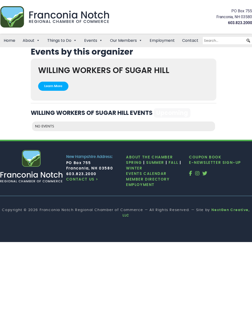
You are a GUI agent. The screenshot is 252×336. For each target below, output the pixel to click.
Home (9, 40)
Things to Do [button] (59, 40)
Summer (155, 163)
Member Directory (148, 179)
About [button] (28, 40)
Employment (162, 40)
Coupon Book (205, 157)
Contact (190, 40)
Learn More (53, 86)
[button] (248, 40)
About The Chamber (149, 157)
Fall (173, 163)
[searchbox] (227, 40)
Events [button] (90, 40)
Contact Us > (82, 179)
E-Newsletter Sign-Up (215, 163)
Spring (134, 163)
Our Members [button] (123, 40)
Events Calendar (146, 174)
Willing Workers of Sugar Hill (103, 71)
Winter (134, 168)
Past (204, 113)
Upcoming (172, 113)
